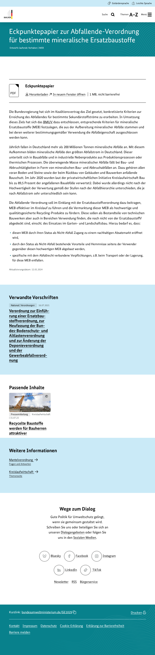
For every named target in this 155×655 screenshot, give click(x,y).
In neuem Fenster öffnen (69, 94)
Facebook (82, 556)
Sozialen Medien (84, 537)
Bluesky (56, 556)
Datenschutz (49, 626)
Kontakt (14, 626)
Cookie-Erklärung (71, 626)
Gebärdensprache (120, 3)
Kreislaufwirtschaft (21, 473)
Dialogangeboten (73, 532)
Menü (144, 14)
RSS (74, 582)
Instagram (109, 556)
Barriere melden (19, 632)
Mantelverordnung (21, 461)
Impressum (30, 626)
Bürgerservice (89, 582)
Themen (124, 16)
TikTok (96, 570)
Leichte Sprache (144, 3)
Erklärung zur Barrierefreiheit (105, 626)
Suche (105, 14)
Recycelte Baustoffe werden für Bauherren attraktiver (27, 428)
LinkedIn (71, 570)
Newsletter (61, 582)
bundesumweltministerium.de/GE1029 (47, 612)
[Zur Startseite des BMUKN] (7, 14)
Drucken (136, 612)
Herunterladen (38, 94)
